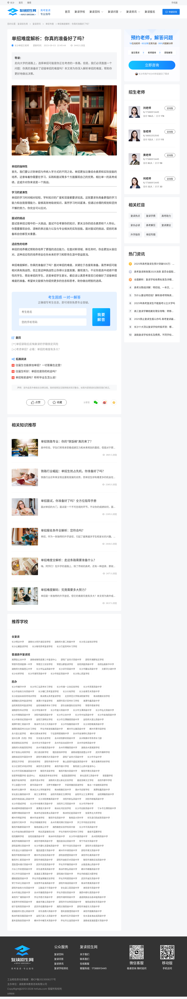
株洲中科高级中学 (57, 836)
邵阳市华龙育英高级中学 (70, 902)
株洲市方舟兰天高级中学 (45, 724)
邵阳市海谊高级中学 (68, 883)
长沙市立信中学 (64, 715)
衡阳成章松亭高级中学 (95, 902)
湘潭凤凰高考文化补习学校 (24, 729)
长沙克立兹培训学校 (88, 642)
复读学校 (80, 11)
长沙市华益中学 (94, 757)
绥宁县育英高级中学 (21, 906)
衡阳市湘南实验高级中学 (94, 860)
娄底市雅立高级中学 (45, 902)
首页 (21, 2)
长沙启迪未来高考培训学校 (24, 696)
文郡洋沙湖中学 (109, 669)
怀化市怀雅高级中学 (68, 864)
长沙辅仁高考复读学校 (48, 691)
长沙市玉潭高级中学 (82, 710)
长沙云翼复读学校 (20, 646)
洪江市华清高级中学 (21, 874)
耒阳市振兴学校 (62, 766)
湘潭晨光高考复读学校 (22, 701)
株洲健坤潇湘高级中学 (22, 808)
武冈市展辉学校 (103, 752)
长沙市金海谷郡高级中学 (23, 832)
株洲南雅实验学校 (102, 696)
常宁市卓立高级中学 (21, 883)
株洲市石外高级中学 (70, 916)
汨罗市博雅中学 (53, 785)
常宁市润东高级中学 (72, 846)
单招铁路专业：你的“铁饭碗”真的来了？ (67, 441)
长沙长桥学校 (18, 674)
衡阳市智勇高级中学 (21, 855)
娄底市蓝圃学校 (94, 832)
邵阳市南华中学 (51, 762)
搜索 (29, 2)
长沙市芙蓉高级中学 (92, 687)
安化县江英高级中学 (70, 888)
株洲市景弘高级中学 (68, 869)
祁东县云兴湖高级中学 (22, 850)
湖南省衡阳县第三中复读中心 (43, 660)
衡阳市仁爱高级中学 (21, 860)
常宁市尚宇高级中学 (88, 841)
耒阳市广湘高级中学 (21, 897)
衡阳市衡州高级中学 (68, 771)
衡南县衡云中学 (41, 827)
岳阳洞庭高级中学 (85, 664)
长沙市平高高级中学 (88, 827)
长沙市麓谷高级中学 (88, 669)
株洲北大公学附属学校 (40, 790)
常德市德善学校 (92, 705)
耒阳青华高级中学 (91, 888)
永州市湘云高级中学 (21, 892)
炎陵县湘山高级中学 (90, 864)
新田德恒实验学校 (20, 743)
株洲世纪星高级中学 (72, 813)
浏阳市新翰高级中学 (94, 799)
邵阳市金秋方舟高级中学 (23, 888)
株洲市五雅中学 (19, 790)
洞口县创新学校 (41, 752)
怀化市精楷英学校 (38, 822)
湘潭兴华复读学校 (44, 701)
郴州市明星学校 (19, 818)
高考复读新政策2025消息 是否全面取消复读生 (154, 271)
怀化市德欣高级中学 (66, 892)
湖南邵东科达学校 (20, 710)
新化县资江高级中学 (89, 776)
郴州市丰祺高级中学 (68, 850)
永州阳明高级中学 (99, 836)
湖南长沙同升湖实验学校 (39, 642)
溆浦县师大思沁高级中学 (23, 911)
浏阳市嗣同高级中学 (43, 715)
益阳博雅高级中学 (106, 794)
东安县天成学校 (43, 738)
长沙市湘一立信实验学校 (68, 687)
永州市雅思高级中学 (45, 748)
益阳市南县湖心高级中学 (23, 799)
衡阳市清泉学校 (47, 771)
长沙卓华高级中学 (67, 669)
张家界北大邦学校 (93, 813)
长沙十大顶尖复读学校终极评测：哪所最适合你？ (154, 327)
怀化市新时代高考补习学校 (71, 832)
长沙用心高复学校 (81, 674)
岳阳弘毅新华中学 (106, 664)
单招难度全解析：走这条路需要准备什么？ (68, 560)
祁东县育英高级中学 (45, 869)
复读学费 (150, 215)
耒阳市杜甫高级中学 (90, 855)
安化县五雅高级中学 (21, 794)
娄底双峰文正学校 (85, 780)
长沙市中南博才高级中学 (41, 804)
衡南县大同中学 (76, 818)
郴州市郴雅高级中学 (90, 869)
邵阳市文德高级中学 (94, 846)
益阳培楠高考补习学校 (46, 705)
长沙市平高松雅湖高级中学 (24, 771)
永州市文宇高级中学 (41, 743)
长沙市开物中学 (86, 804)
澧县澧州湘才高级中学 (22, 864)
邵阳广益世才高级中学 (71, 660)
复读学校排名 (61, 968)
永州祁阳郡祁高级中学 (65, 738)
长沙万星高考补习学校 (67, 646)
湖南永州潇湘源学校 (90, 748)
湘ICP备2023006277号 (43, 979)
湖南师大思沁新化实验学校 (61, 780)
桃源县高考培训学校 (48, 776)
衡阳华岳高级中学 (57, 818)
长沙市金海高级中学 (107, 715)
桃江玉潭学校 (40, 794)
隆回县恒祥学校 (60, 752)
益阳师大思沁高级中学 (93, 719)
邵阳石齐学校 (18, 762)
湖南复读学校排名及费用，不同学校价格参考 (154, 334)
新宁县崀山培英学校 (21, 752)
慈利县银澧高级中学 (70, 911)
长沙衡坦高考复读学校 (42, 646)
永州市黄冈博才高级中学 (62, 822)
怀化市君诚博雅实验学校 (43, 878)
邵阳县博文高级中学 (21, 846)
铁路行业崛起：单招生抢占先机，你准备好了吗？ (73, 471)
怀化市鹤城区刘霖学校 (87, 874)
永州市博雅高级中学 (68, 748)
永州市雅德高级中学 (43, 892)
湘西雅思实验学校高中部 (64, 827)
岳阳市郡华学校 (105, 780)
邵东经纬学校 (34, 762)
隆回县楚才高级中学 (45, 850)
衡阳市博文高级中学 (90, 771)
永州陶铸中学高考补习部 (90, 738)
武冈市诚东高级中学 (90, 878)
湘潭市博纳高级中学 (21, 813)
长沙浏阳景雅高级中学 (48, 799)
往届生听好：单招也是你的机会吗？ (37, 371)
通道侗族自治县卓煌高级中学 (92, 897)
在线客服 (84, 963)
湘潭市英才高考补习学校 (68, 701)
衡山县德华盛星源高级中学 (75, 762)
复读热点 (135, 215)
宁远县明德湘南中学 (60, 733)
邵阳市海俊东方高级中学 (88, 906)
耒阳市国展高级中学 (92, 911)
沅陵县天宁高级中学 (47, 888)
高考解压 (150, 225)
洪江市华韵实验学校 (86, 822)
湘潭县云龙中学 (19, 660)
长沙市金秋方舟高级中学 (23, 691)
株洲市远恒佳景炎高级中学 (46, 813)
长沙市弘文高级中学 (105, 710)
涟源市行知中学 (19, 822)
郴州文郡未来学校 (38, 733)
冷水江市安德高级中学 (22, 869)
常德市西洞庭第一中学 (22, 664)
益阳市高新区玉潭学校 (61, 794)
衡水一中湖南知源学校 (97, 785)
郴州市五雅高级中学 (76, 729)
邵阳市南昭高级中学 (43, 860)
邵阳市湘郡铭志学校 (94, 660)
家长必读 (135, 225)
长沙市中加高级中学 (84, 715)
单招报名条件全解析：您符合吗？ (63, 530)
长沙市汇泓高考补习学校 (41, 687)
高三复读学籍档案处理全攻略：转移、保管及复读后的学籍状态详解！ (154, 311)
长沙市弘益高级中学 (45, 669)
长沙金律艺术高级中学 (89, 691)
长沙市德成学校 (19, 804)
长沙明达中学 (18, 642)
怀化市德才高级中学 (43, 897)
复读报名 (150, 11)
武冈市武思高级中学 (45, 864)
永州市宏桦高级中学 (86, 743)
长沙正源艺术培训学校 (22, 766)
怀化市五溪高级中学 (70, 921)
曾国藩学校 (108, 776)
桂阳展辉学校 (18, 836)
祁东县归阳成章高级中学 (98, 818)
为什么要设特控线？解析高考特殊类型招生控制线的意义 (154, 295)
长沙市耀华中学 (19, 687)
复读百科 (94, 11)
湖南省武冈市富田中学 (22, 757)
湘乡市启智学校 (82, 790)
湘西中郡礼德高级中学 (89, 892)
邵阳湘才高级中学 (65, 874)
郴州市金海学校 (37, 818)
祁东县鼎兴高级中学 (47, 911)
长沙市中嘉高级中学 (78, 836)
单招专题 (50, 24)
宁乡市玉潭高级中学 (107, 808)
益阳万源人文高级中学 (46, 916)
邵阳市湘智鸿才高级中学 (47, 757)
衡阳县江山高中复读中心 (84, 766)
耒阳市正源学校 (43, 766)
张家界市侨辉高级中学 (22, 902)
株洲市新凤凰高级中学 (22, 916)
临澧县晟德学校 (69, 776)
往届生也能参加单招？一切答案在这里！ (39, 365)
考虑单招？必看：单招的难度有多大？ (38, 349)
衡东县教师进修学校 (100, 762)
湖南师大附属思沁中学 (22, 669)
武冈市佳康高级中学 (43, 906)
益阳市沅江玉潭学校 (84, 794)
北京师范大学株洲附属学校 (77, 696)
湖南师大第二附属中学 (65, 642)
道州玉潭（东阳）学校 (22, 738)
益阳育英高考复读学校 (22, 705)
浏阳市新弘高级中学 (72, 799)
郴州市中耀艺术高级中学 (45, 921)
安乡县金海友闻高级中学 (94, 916)
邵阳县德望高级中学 (68, 855)
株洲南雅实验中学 (63, 790)
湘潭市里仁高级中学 (21, 724)
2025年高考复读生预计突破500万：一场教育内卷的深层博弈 (154, 263)
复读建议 (166, 225)
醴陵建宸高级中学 (20, 878)
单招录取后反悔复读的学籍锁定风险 (37, 344)
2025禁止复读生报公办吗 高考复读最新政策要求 (154, 319)
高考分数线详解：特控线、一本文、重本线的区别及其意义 (154, 287)
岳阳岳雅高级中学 (36, 836)
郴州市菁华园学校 (97, 729)
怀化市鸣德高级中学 (68, 878)
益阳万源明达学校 (44, 719)
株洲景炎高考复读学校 (50, 696)
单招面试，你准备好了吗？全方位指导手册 (68, 501)
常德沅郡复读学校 (65, 664)
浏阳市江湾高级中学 (66, 804)
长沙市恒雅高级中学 (70, 724)
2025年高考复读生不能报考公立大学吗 (154, 303)
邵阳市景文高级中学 (90, 850)
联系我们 (84, 959)
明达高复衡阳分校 (46, 832)
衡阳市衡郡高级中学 (21, 827)
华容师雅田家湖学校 (74, 785)
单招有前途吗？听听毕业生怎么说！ (37, 377)
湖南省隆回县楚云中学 (81, 752)
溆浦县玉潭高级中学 (43, 874)
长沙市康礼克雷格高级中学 (46, 846)
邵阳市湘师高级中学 (66, 897)
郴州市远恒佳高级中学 (44, 855)
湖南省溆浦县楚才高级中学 (95, 921)
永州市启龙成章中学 (64, 743)
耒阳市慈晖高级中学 (43, 841)
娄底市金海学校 (19, 780)
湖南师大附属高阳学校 (22, 748)
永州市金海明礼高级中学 (84, 733)
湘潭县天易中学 (43, 808)
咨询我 (170, 108)
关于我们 (84, 954)
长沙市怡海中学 (39, 710)
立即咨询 (152, 65)
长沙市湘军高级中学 (37, 674)
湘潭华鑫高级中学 (91, 701)
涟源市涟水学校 (37, 780)
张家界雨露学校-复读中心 (23, 776)
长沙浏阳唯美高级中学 (93, 724)
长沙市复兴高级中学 (60, 710)
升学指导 (135, 234)
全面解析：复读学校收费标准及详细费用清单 (154, 279)
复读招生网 (23, 24)
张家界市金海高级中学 (44, 883)
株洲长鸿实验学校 (63, 808)
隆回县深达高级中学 (66, 841)
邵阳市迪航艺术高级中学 (68, 860)
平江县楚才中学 (19, 785)
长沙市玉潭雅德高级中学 (68, 719)
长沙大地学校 (69, 691)
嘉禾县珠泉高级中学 (21, 921)
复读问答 (113, 11)
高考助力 (166, 215)
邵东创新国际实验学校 (71, 705)
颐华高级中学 (36, 785)
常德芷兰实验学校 (44, 664)
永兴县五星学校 (19, 733)
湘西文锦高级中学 (65, 906)
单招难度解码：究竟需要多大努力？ (64, 590)
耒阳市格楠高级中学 (21, 841)
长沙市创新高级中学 (84, 808)
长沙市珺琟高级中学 (21, 715)
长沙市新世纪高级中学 (22, 719)
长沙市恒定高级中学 (60, 674)
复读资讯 (131, 11)
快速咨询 (173, 12)
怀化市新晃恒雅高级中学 (51, 729)
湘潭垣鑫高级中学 (102, 790)
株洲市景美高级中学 (90, 883)
